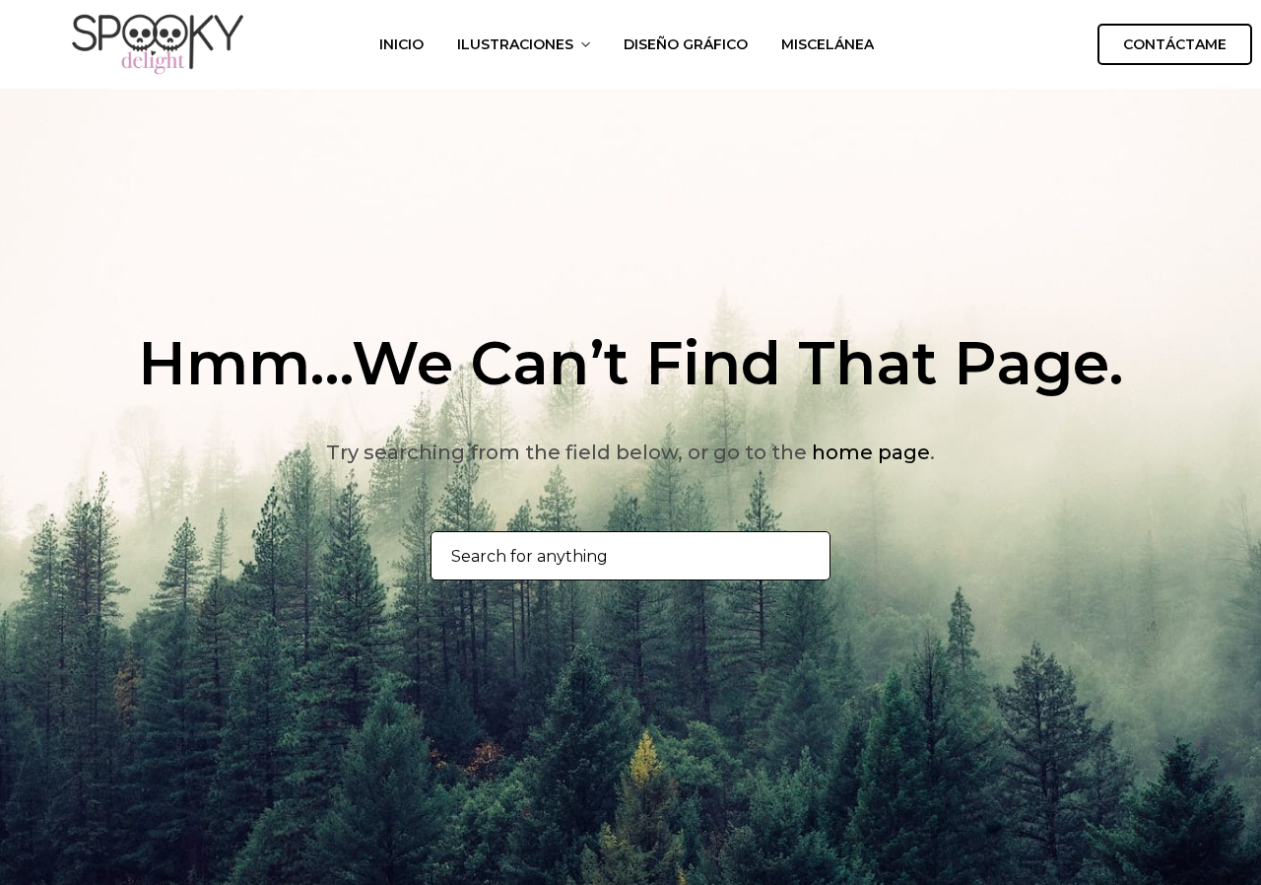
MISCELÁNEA (827, 44)
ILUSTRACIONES (515, 44)
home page (871, 452)
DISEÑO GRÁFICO (686, 44)
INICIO (401, 44)
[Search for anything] (804, 556)
